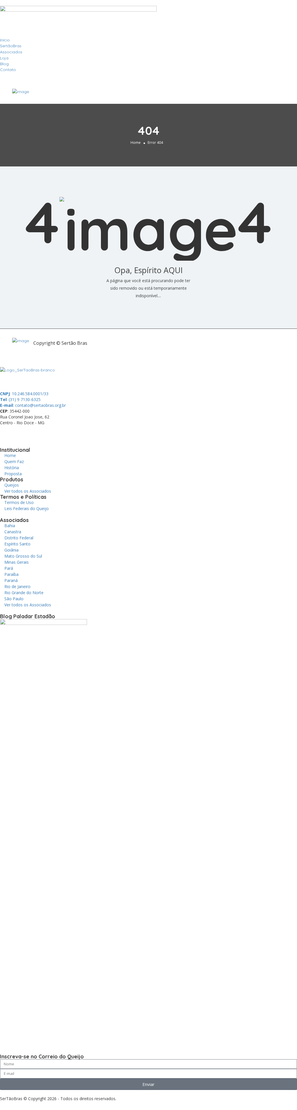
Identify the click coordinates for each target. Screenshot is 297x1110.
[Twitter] (38, 433)
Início (5, 40)
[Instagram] (54, 433)
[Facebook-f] (23, 433)
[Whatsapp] (7, 433)
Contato (8, 69)
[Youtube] (70, 433)
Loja (4, 58)
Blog (4, 63)
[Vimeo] (85, 433)
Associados (11, 52)
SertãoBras (10, 45)
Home (136, 142)
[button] (148, 75)
